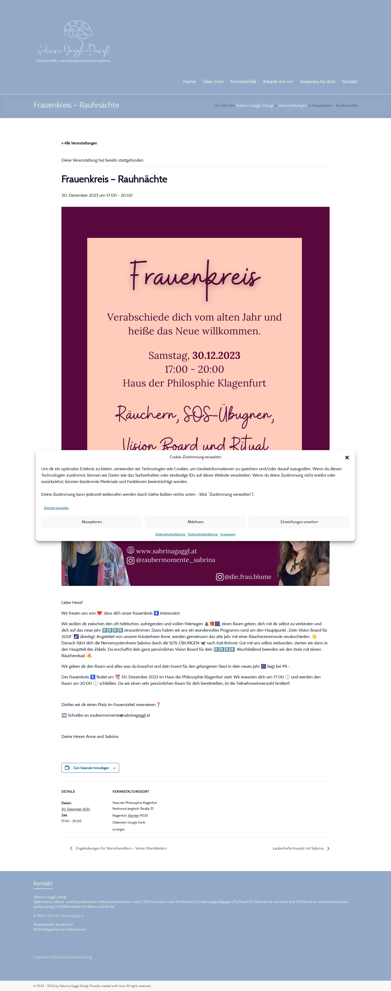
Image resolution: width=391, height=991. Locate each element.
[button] (347, 457)
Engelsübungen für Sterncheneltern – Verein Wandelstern (121, 848)
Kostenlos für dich (317, 81)
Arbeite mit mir (278, 81)
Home (189, 81)
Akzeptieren (92, 521)
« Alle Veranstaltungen (79, 143)
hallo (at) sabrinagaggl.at (64, 915)
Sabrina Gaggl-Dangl (254, 105)
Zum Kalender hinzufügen (91, 768)
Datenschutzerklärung (170, 534)
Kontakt (349, 81)
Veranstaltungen (292, 105)
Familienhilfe (243, 81)
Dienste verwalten (56, 508)
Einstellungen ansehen (299, 521)
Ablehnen (196, 521)
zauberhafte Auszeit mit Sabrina (299, 848)
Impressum (228, 534)
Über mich (213, 81)
